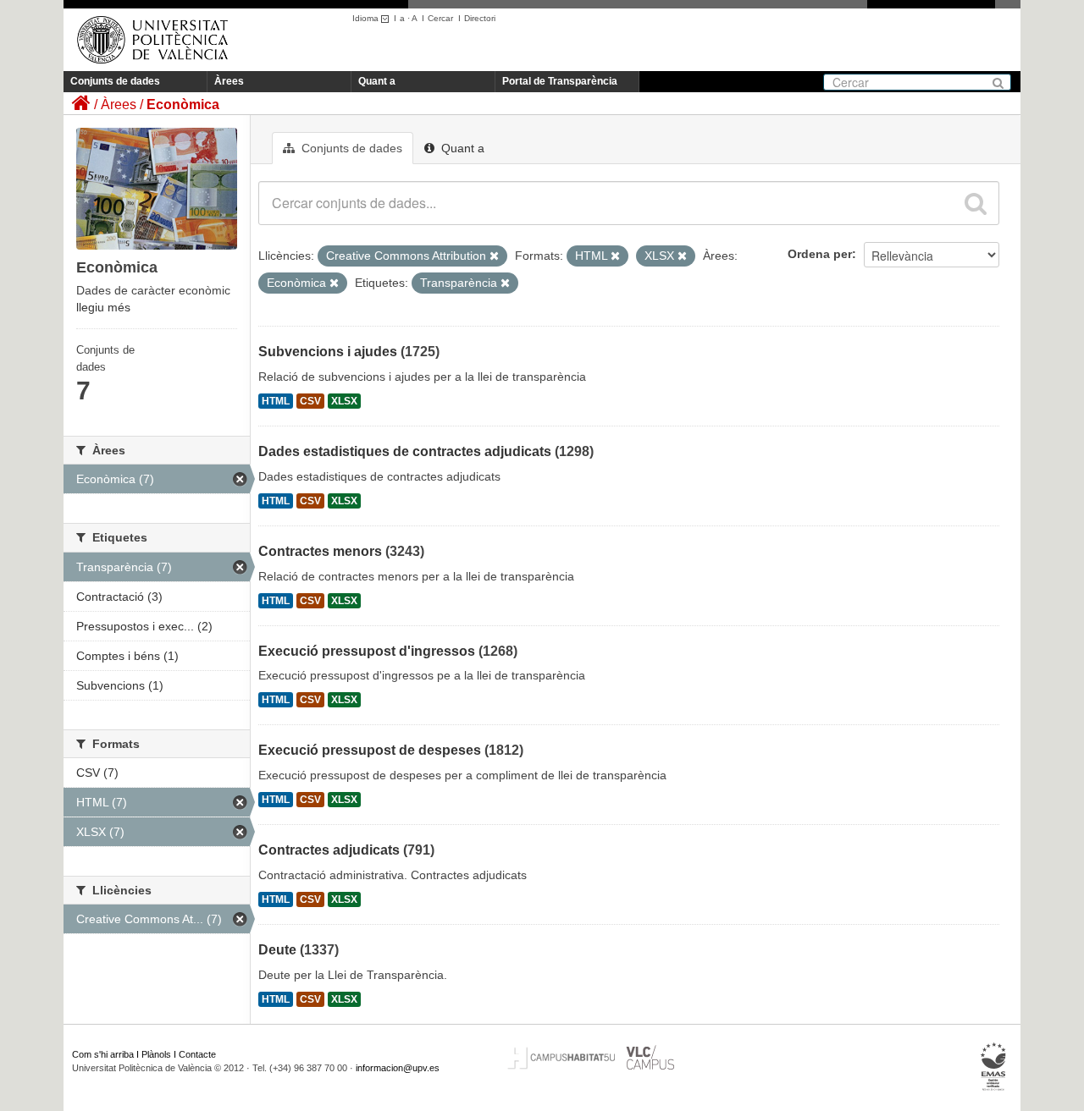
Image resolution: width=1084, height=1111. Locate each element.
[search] (976, 203)
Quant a (376, 81)
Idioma (366, 18)
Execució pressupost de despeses (369, 750)
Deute (277, 950)
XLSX (344, 401)
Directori (479, 18)
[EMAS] (994, 1067)
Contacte (197, 1054)
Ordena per (820, 254)
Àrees (229, 81)
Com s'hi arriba (103, 1054)
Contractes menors (320, 551)
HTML (276, 401)
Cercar (440, 18)
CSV (310, 401)
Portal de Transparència (559, 81)
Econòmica (183, 104)
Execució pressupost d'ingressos (366, 651)
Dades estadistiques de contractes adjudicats (404, 451)
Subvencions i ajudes (327, 351)
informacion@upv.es (398, 1068)
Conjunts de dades (115, 81)
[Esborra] (494, 256)
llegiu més (103, 307)
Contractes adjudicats (329, 850)
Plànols (156, 1054)
